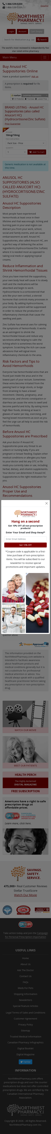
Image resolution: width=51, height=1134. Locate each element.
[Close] (46, 503)
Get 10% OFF (25, 545)
